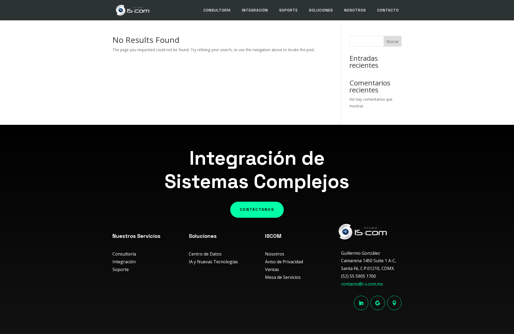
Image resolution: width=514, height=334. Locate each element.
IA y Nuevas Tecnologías (213, 262)
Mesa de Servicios (283, 277)
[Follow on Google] (378, 303)
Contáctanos (257, 209)
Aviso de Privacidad (284, 262)
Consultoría (217, 10)
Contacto (388, 10)
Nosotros (355, 10)
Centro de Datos (205, 254)
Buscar (393, 41)
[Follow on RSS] (394, 303)
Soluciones (321, 10)
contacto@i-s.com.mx (362, 284)
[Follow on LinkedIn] (361, 303)
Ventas (272, 269)
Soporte (288, 10)
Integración (255, 10)
